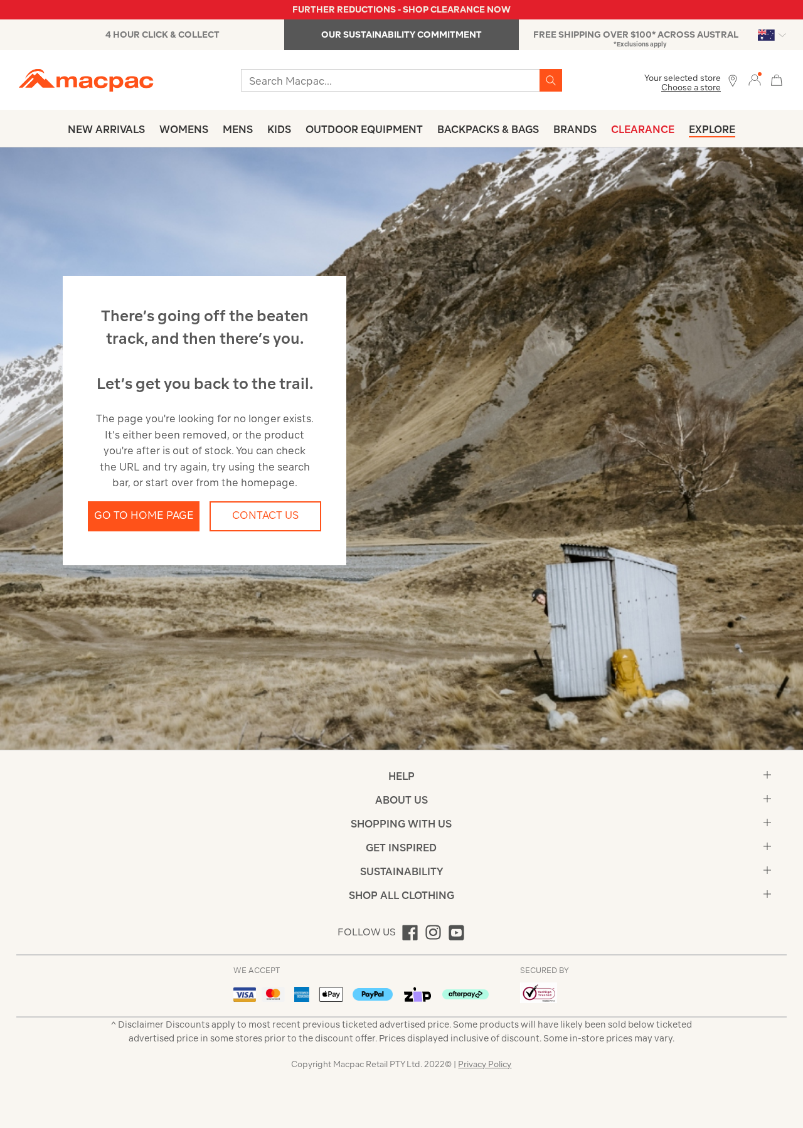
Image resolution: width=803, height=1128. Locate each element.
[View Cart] (776, 79)
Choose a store (691, 87)
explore (712, 129)
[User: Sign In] (754, 79)
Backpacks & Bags (488, 129)
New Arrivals (106, 129)
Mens (238, 129)
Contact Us (265, 515)
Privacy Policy (484, 1064)
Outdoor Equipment (364, 129)
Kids (279, 129)
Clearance (642, 129)
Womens (183, 129)
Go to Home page (144, 515)
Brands (575, 129)
